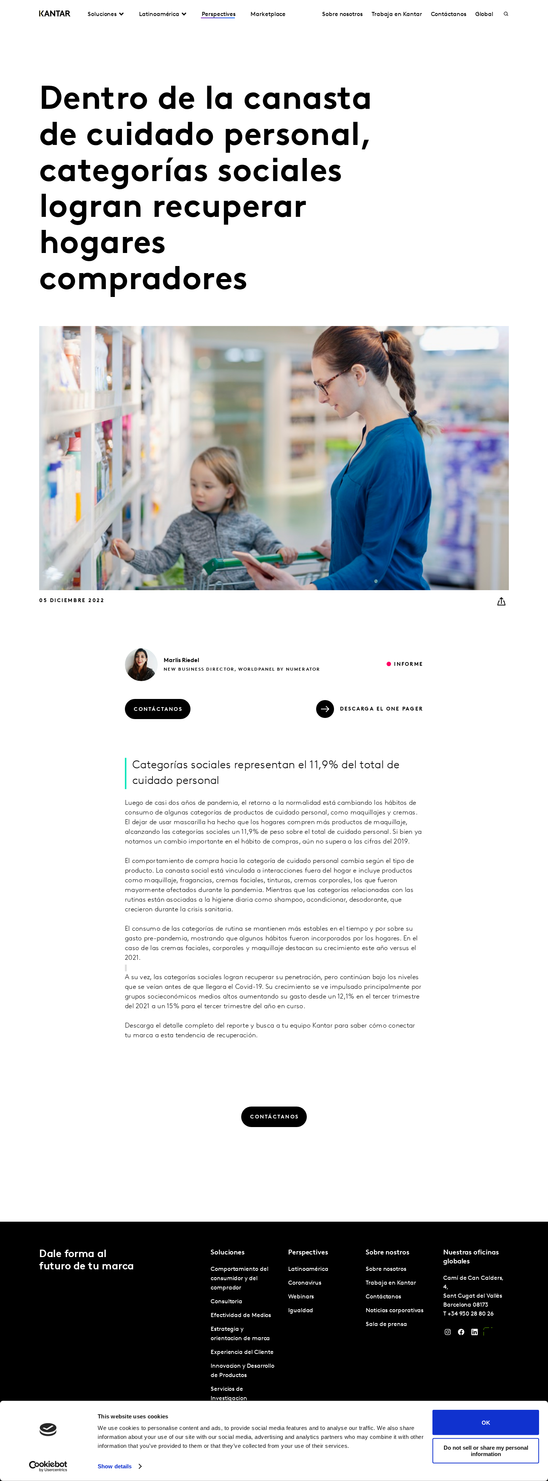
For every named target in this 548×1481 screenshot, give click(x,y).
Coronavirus (304, 1283)
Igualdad (300, 1311)
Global (484, 15)
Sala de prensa (386, 1324)
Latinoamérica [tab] (159, 15)
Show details (115, 1466)
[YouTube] (488, 1333)
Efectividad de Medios (241, 1316)
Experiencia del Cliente (242, 1352)
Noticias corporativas (394, 1311)
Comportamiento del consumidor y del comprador (239, 1278)
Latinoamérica (308, 1269)
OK (486, 1422)
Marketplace (268, 15)
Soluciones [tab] (102, 15)
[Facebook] (461, 1333)
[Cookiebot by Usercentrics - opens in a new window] (48, 1466)
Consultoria (226, 1302)
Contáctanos (448, 15)
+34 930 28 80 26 (471, 1314)
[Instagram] (447, 1333)
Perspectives (219, 15)
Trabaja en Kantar (397, 15)
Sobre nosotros (342, 15)
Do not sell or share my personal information (486, 1450)
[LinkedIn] (474, 1333)
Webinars (301, 1297)
